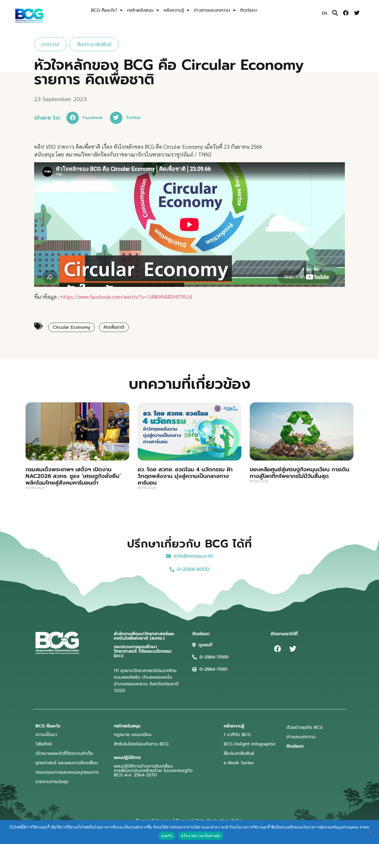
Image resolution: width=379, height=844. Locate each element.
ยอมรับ (167, 835)
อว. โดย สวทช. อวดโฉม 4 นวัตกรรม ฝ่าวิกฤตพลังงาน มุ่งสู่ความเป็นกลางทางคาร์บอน (185, 476)
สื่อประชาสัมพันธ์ (94, 44)
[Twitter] (356, 13)
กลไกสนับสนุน (140, 10)
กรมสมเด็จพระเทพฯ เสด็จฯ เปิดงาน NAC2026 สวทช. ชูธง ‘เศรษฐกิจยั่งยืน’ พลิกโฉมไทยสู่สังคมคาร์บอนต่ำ (73, 476)
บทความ (50, 44)
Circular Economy (71, 327)
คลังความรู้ (173, 10)
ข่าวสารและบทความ (212, 10)
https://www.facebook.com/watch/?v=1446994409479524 (126, 296)
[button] (335, 13)
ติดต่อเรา (248, 10)
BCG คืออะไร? (104, 10)
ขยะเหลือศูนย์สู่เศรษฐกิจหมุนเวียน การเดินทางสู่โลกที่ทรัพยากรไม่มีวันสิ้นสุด (299, 472)
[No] (370, 831)
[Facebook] (345, 13)
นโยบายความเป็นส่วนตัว (201, 835)
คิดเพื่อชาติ (113, 327)
